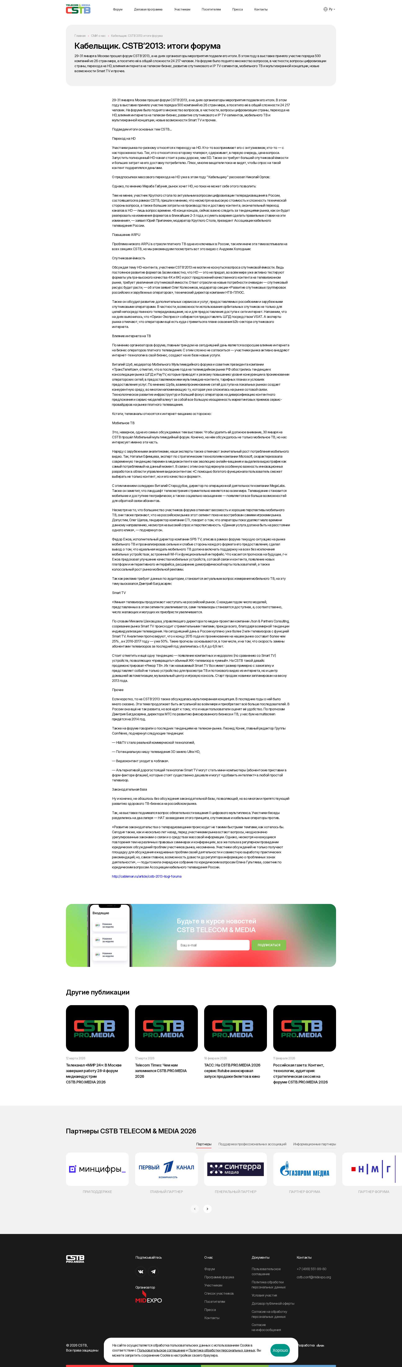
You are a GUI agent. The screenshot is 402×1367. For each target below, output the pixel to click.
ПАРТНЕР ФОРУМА (304, 1192)
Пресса (237, 9)
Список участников (219, 1293)
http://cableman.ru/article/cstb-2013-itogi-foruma (146, 876)
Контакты (261, 9)
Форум (117, 9)
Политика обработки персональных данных (221, 1350)
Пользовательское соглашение (161, 1350)
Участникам (182, 9)
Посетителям (211, 9)
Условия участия (264, 1295)
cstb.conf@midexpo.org (314, 1277)
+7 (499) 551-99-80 (311, 1269)
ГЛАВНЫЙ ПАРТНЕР (166, 1192)
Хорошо (280, 1350)
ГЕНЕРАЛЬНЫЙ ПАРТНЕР (235, 1192)
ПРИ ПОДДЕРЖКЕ (97, 1192)
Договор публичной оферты (273, 1303)
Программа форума (219, 1277)
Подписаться (269, 945)
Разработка (306, 1345)
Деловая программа (148, 9)
